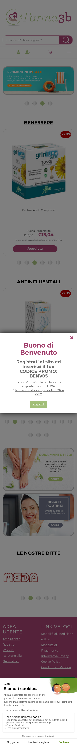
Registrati (39, 404)
